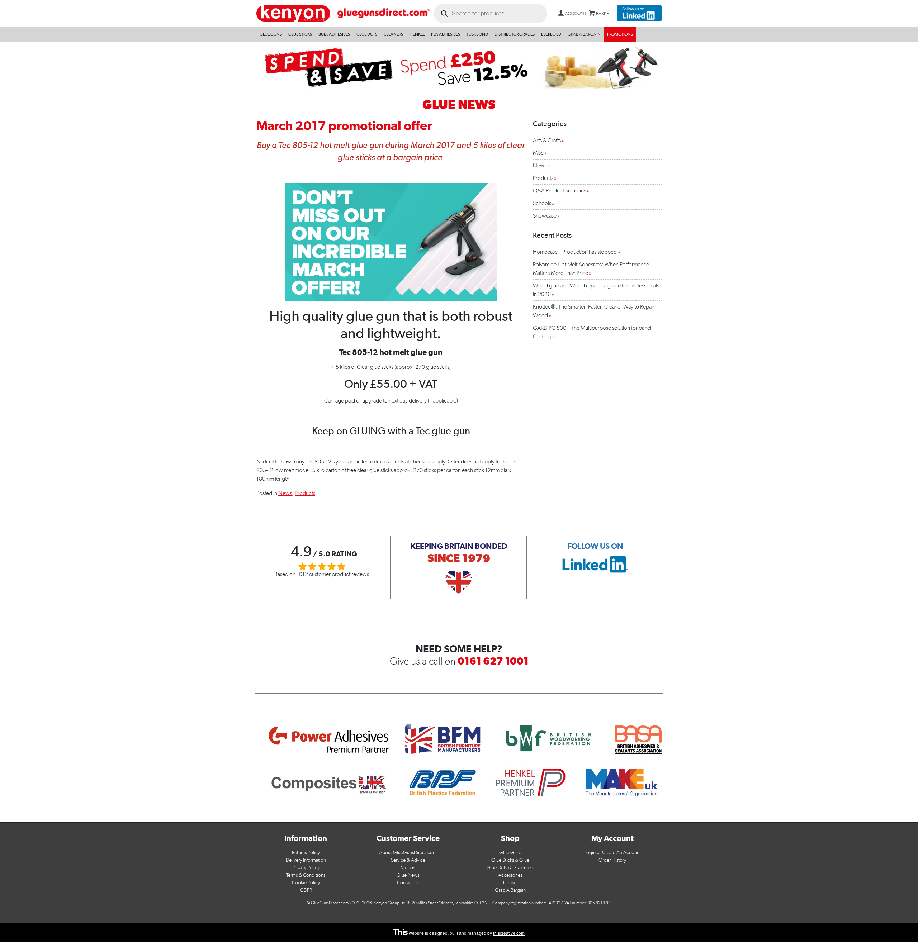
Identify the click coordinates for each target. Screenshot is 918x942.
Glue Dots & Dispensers (510, 868)
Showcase (545, 215)
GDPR (306, 890)
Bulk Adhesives (334, 34)
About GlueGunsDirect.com (408, 853)
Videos (408, 868)
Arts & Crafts (547, 140)
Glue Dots (366, 34)
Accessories (510, 875)
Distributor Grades (515, 34)
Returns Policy (306, 853)
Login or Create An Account (612, 853)
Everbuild (551, 34)
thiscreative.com (509, 933)
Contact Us (408, 883)
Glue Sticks (300, 34)
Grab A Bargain (510, 890)
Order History (612, 860)
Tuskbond (477, 34)
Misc (538, 152)
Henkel (417, 34)
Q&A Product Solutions (559, 190)
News (285, 493)
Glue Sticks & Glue (510, 860)
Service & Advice (408, 860)
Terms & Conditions (305, 875)
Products (305, 493)
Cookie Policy (306, 883)
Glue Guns (271, 34)
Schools (542, 203)
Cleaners (393, 34)
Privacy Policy (306, 868)
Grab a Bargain (584, 34)
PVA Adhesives (445, 34)
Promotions (620, 34)
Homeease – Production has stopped (575, 251)
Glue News (408, 875)
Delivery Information (306, 860)
